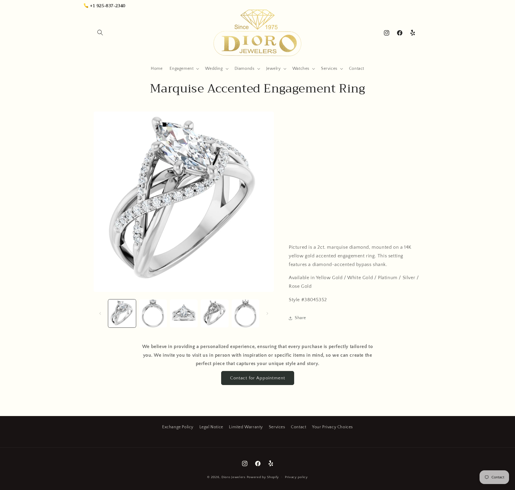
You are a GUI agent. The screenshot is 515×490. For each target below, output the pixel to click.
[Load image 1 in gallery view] (122, 313)
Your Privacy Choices (332, 427)
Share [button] (300, 318)
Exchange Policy (177, 427)
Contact (298, 427)
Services (277, 427)
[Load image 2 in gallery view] (153, 313)
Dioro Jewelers (233, 477)
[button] (100, 32)
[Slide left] (100, 313)
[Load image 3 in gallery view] (184, 313)
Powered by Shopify (263, 477)
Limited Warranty (246, 427)
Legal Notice (211, 427)
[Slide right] (267, 313)
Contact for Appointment (257, 378)
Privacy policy (296, 477)
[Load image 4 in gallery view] (214, 313)
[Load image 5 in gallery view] (245, 313)
